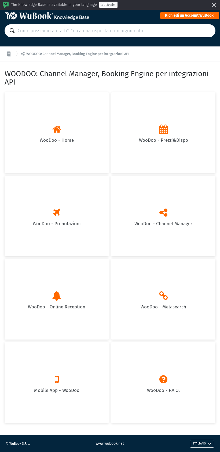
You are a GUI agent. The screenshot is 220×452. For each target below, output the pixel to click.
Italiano (199, 443)
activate (108, 4)
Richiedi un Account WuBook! (189, 15)
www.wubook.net (110, 443)
